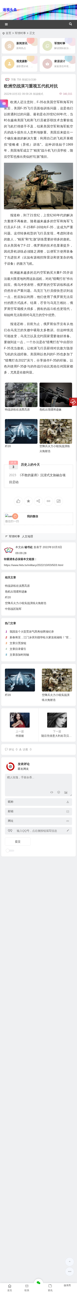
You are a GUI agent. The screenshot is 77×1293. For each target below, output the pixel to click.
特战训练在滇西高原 (17, 409)
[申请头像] (68, 765)
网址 (10, 820)
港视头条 (10, 10)
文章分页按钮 (18, 643)
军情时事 (20, 33)
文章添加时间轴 (19, 654)
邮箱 (10, 811)
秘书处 (28, 547)
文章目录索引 (18, 648)
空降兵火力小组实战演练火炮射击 (25, 603)
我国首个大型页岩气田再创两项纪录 (32, 631)
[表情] (58, 793)
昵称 (10, 801)
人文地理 (27, 536)
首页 (8, 33)
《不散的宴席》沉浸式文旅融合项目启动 (37, 478)
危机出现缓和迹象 (50, 409)
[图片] (66, 793)
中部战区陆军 (13, 608)
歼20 (8, 446)
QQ (10, 830)
